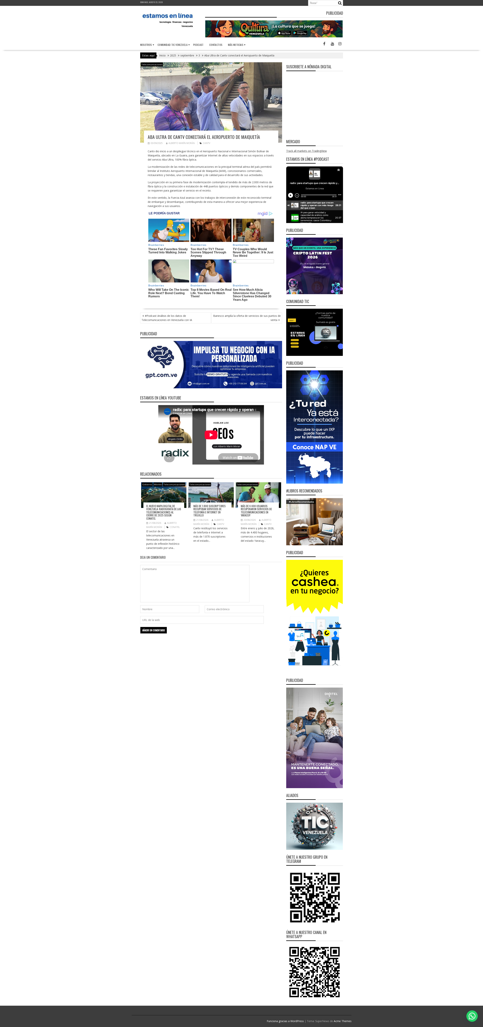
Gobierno (147, 484)
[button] (472, 1016)
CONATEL (175, 527)
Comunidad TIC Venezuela (173, 45)
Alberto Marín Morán (181, 143)
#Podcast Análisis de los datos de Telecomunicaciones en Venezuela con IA (167, 318)
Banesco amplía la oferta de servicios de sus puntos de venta (247, 318)
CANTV (206, 143)
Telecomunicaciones (151, 64)
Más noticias (235, 45)
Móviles (158, 484)
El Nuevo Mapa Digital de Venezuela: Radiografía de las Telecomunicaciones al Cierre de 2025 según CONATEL (163, 512)
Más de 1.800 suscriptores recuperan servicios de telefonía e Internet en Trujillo (209, 510)
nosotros (146, 45)
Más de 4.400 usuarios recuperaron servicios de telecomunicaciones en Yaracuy (256, 510)
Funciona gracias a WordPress (285, 1021)
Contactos (215, 45)
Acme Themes (342, 1021)
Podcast (198, 45)
